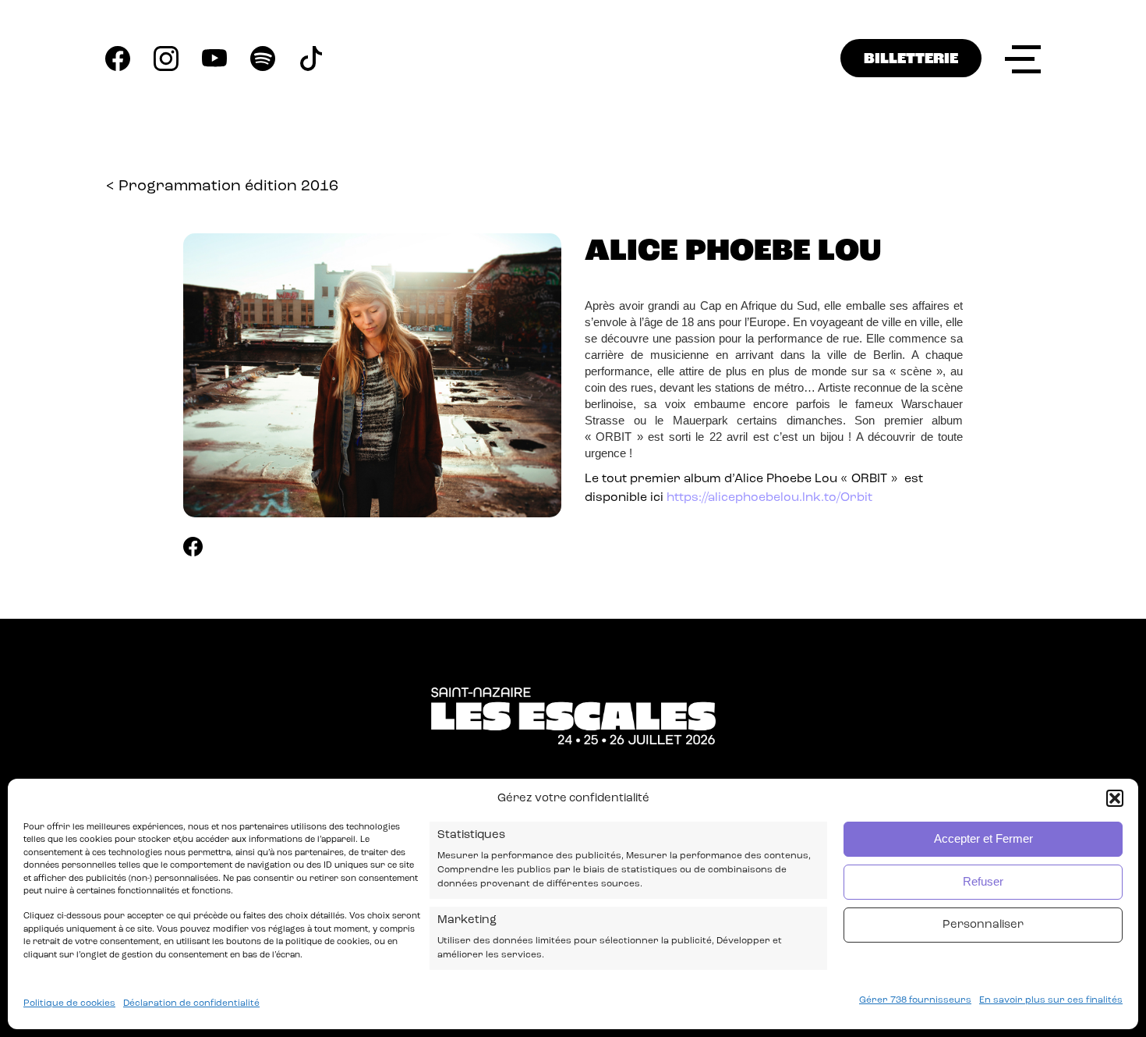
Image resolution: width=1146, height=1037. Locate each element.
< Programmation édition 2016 (221, 186)
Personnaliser (983, 925)
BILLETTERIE (911, 59)
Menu (1023, 58)
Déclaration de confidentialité (191, 1003)
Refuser (983, 882)
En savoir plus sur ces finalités (1051, 1000)
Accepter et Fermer (983, 839)
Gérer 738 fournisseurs (915, 1000)
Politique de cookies (69, 1003)
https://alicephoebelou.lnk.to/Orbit (769, 498)
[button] (1115, 798)
